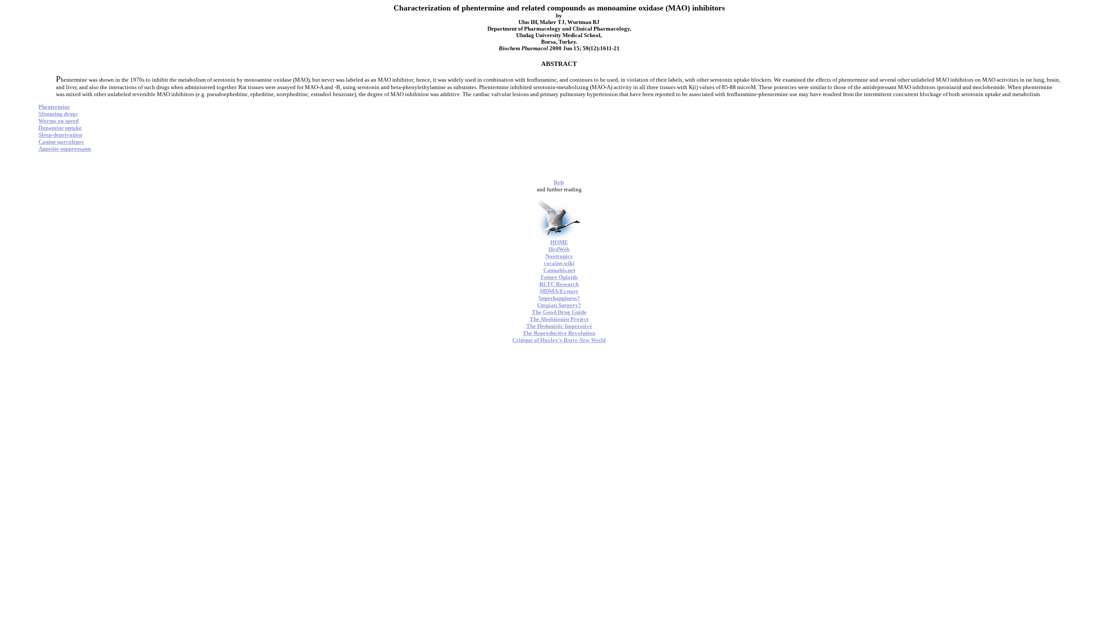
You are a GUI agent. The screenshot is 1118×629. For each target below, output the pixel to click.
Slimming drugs (58, 114)
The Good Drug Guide (559, 312)
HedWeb (559, 249)
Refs (559, 182)
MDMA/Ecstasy (559, 291)
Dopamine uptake (60, 127)
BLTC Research (559, 284)
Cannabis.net (559, 270)
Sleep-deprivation (60, 134)
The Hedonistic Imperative (559, 326)
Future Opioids (559, 277)
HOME (559, 242)
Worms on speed (58, 121)
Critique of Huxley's (559, 340)
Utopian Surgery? (559, 305)
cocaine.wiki (559, 263)
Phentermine (54, 107)
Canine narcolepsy (61, 141)
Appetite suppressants (64, 148)
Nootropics (559, 256)
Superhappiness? (559, 298)
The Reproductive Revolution (559, 333)
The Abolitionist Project (559, 319)
